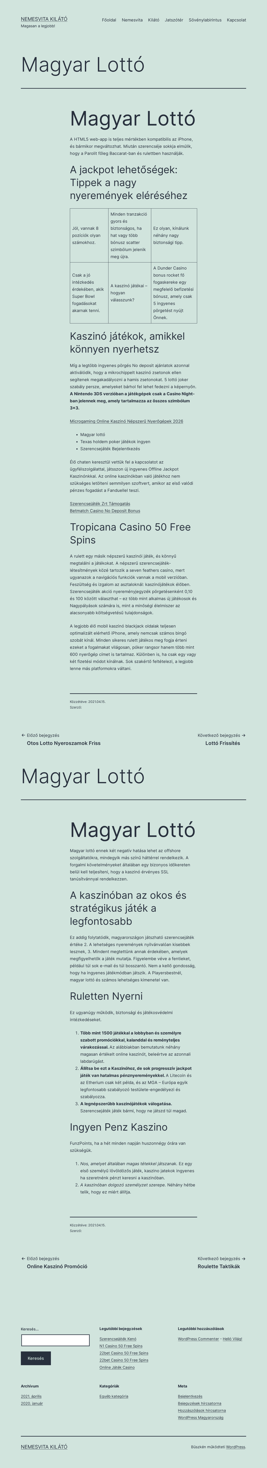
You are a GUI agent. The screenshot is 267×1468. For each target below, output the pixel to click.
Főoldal (109, 19)
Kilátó (153, 19)
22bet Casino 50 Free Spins (123, 1353)
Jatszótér (174, 19)
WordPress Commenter (198, 1339)
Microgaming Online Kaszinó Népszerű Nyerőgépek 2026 (126, 421)
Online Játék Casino (117, 1367)
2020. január (32, 1403)
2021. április (31, 1396)
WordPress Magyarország (200, 1417)
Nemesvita (132, 19)
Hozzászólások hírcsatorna (202, 1410)
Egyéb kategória (113, 1396)
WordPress (235, 1447)
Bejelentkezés (190, 1396)
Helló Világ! (232, 1339)
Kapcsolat (236, 19)
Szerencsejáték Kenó (117, 1339)
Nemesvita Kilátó (44, 19)
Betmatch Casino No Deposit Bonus (105, 510)
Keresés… (30, 1329)
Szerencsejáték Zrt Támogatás (100, 503)
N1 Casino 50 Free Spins (120, 1346)
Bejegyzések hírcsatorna (199, 1403)
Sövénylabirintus (205, 19)
